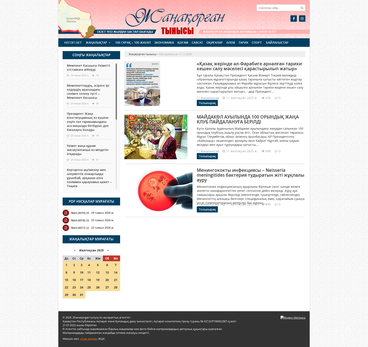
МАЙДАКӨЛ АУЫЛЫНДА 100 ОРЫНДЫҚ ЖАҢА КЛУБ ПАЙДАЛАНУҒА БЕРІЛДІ (248, 119)
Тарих (243, 42)
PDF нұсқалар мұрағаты (91, 201)
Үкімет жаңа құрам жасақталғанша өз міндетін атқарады (87, 150)
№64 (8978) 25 (80, 220)
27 (107, 287)
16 (74, 280)
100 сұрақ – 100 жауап (133, 42)
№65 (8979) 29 (80, 213)
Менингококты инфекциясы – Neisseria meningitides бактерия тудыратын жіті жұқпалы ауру (250, 175)
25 (89, 287)
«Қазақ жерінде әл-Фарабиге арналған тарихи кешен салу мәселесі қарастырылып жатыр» (249, 66)
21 (115, 280)
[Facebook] (293, 18)
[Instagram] (302, 18)
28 (115, 287)
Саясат (197, 42)
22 (66, 287)
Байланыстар (277, 42)
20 (107, 280)
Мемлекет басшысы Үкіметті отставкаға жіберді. (88, 67)
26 (97, 287)
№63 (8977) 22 (80, 228)
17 (81, 280)
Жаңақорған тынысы (169, 18)
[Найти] (302, 7)
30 (74, 295)
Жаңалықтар (96, 42)
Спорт (257, 42)
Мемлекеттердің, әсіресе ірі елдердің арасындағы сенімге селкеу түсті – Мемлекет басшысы (88, 91)
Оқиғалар (214, 42)
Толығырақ (207, 103)
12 (97, 272)
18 (89, 280)
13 (107, 272)
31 (81, 295)
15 (66, 280)
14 (115, 272)
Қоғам (182, 42)
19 (97, 280)
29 (66, 295)
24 (81, 287)
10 (81, 272)
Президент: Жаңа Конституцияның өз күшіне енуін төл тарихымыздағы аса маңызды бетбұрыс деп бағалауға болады (88, 122)
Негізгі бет (73, 42)
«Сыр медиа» (89, 339)
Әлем (230, 42)
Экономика (164, 42)
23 (74, 287)
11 (89, 272)
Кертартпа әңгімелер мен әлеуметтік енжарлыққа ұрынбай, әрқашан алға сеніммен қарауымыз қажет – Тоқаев (89, 178)
